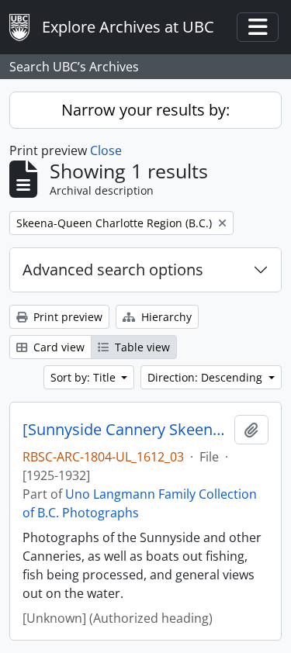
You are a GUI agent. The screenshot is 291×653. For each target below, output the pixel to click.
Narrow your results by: (145, 109)
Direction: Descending (206, 377)
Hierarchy (165, 316)
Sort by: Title (84, 377)
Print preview (66, 316)
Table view (141, 347)
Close (106, 150)
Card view (57, 347)
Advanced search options (113, 269)
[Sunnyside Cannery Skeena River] (125, 429)
